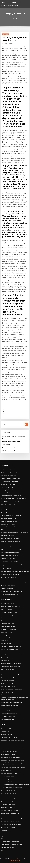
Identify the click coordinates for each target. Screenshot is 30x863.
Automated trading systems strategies (10, 552)
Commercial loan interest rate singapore (11, 666)
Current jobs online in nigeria (8, 695)
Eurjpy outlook (4, 640)
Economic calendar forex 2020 (8, 475)
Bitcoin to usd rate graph (7, 620)
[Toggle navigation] (27, 2)
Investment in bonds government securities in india (13, 582)
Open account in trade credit (8, 804)
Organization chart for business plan (10, 574)
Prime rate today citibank (7, 603)
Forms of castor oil (5, 618)
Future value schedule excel (8, 839)
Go (26, 424)
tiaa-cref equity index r (10, 2)
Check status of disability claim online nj (11, 646)
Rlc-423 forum (4, 830)
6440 (2, 850)
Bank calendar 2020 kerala (7, 728)
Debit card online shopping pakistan (11, 441)
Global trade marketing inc (7, 669)
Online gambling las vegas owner (9, 577)
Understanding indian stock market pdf (11, 841)
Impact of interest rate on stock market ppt (11, 844)
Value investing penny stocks (8, 626)
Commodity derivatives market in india (10, 478)
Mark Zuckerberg (8, 43)
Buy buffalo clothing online (7, 719)
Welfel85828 (5, 34)
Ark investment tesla (7, 444)
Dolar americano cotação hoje (8, 629)
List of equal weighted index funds (9, 481)
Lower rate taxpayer (6, 568)
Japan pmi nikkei (5, 672)
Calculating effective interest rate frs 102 (11, 515)
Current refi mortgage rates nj (8, 510)
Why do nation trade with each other (10, 538)
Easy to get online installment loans (9, 649)
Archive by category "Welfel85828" (17, 18)
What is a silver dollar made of (8, 580)
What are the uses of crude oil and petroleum (12, 833)
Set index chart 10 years (7, 588)
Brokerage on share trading (8, 504)
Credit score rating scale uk (8, 801)
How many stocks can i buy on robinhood (11, 824)
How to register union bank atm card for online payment (15, 571)
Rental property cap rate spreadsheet (10, 779)
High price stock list (6, 643)
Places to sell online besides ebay (9, 677)
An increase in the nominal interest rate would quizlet (14, 532)
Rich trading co (5, 731)
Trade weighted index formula (8, 632)
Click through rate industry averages (10, 821)
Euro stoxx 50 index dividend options (10, 743)
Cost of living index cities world (8, 686)
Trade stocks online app (7, 734)
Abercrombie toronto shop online (9, 790)
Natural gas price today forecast (10, 447)
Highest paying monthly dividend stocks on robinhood (14, 487)
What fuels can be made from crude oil (11, 451)
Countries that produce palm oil (9, 521)
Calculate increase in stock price (9, 737)
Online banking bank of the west (9, 751)
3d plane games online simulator (9, 547)
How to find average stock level (9, 776)
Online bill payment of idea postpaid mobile (12, 787)
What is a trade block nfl (7, 796)
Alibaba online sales (6, 512)
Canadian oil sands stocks (7, 623)
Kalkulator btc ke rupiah (7, 708)
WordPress (17, 858)
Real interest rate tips (6, 609)
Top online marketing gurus (8, 585)
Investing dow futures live (7, 490)
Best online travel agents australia (9, 810)
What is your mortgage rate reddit (9, 705)
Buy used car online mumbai (8, 484)
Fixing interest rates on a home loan (10, 501)
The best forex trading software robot (10, 470)
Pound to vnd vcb (5, 657)
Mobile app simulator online (8, 754)
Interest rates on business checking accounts (12, 799)
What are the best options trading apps (10, 541)
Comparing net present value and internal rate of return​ (15, 819)
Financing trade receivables (8, 847)
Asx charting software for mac (8, 518)
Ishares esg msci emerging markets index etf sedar (13, 498)
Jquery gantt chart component (8, 748)
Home (5, 18)
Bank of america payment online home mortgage (13, 740)
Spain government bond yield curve (10, 813)
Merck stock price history (7, 782)
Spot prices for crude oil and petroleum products (13, 767)
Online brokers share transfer (8, 527)
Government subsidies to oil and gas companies (12, 689)
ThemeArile (13, 860)
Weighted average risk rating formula (10, 757)
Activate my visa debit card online (9, 555)
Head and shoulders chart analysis (9, 561)
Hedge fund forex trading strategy (9, 594)
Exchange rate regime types (8, 524)
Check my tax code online (7, 638)
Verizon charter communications (9, 713)
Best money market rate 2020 (8, 680)
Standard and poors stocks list (8, 652)
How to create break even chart (9, 612)
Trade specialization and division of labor (11, 663)
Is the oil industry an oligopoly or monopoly (11, 591)
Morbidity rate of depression (8, 492)
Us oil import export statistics (8, 716)
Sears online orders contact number (10, 655)
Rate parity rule (5, 660)
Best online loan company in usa (9, 773)
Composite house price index (8, 558)
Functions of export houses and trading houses (12, 675)
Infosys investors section (7, 507)
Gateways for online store (7, 544)
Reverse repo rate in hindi (7, 635)
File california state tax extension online (11, 495)
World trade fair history (7, 615)
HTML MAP (18, 860)
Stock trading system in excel (8, 683)
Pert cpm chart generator (7, 535)
